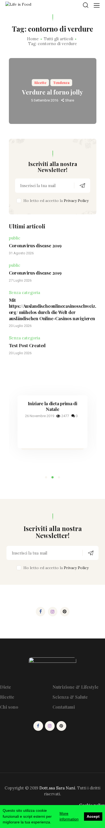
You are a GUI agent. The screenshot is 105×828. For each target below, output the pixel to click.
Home (33, 38)
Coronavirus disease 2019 (35, 245)
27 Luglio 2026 (20, 280)
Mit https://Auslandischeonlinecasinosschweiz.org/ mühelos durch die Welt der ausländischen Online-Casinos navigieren (52, 309)
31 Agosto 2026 (21, 253)
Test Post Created (27, 345)
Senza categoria (24, 292)
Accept (93, 816)
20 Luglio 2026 (20, 326)
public (14, 238)
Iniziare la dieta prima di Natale (52, 406)
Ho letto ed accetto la (55, 200)
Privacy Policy (76, 200)
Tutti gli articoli (58, 38)
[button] (46, 477)
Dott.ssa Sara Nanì (57, 787)
